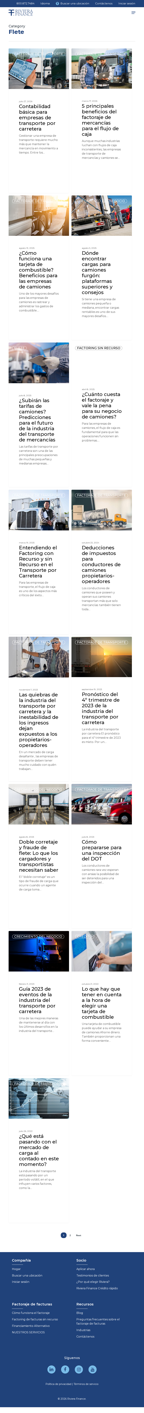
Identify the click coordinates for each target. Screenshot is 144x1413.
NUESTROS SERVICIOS (28, 1332)
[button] (133, 12)
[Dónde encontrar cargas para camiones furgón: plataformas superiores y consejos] (101, 267)
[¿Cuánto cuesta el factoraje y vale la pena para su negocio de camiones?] (101, 415)
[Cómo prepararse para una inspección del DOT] (101, 856)
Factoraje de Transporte (38, 54)
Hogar (16, 1269)
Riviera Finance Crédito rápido (97, 1288)
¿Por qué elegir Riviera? (93, 1282)
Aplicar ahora (85, 1269)
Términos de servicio (86, 1384)
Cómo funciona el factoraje (31, 1313)
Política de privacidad (58, 1384)
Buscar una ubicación (27, 1275)
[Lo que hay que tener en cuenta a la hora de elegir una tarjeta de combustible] (101, 1003)
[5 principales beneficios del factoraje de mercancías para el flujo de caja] (101, 120)
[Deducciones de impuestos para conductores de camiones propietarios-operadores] (101, 562)
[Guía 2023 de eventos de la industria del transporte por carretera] (39, 1003)
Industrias (83, 1330)
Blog (79, 1313)
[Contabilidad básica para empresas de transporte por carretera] (39, 120)
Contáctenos (85, 1336)
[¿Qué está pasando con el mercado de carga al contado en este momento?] (39, 1150)
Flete (19, 348)
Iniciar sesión (20, 1282)
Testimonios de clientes (92, 1275)
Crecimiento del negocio (101, 201)
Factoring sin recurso (98, 348)
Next (78, 1235)
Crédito (84, 937)
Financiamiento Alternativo (31, 1326)
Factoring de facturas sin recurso (35, 1319)
